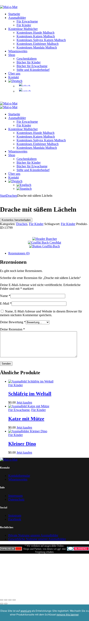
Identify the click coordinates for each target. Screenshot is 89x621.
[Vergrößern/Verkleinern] (1, 600)
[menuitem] (15, 81)
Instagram (14, 515)
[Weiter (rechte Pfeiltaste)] (5, 603)
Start (3, 195)
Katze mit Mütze (26, 418)
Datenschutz (16, 499)
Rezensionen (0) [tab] (19, 253)
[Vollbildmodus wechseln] (5, 600)
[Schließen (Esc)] (14, 600)
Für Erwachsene (19, 410)
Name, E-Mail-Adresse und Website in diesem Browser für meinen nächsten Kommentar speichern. (41, 313)
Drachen (11, 195)
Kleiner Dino (22, 443)
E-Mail (6, 303)
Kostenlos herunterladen (16, 220)
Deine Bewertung (13, 322)
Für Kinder (36, 224)
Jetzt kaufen (24, 402)
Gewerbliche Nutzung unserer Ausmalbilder (37, 539)
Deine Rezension (12, 329)
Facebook (14, 519)
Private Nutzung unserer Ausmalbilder (33, 535)
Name (5, 296)
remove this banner (67, 614)
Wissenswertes (17, 479)
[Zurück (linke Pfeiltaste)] (1, 603)
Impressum (15, 495)
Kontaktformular (19, 475)
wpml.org (25, 610)
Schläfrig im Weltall (29, 393)
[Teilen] (10, 600)
